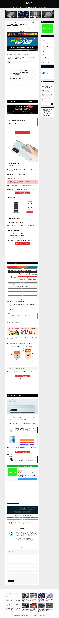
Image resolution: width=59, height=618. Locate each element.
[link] (16, 540)
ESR (49, 87)
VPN (17, 608)
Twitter (25, 61)
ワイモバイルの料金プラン (15, 77)
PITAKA (43, 95)
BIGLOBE (47, 86)
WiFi (19, 608)
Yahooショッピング (26, 444)
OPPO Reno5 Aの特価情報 (16, 73)
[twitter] (18, 540)
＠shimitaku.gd (33, 535)
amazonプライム (47, 83)
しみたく (10, 536)
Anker (50, 83)
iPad (49, 90)
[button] (22, 132)
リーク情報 (48, 98)
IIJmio (45, 90)
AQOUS (11, 600)
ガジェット (44, 40)
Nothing (16, 605)
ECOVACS (46, 87)
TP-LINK (14, 608)
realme (47, 95)
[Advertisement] (22, 90)
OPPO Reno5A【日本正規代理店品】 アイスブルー (25, 436)
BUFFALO (50, 86)
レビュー (44, 54)
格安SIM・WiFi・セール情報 (14, 25)
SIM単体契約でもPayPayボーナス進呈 (18, 75)
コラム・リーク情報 (45, 46)
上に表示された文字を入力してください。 (13, 575)
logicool (50, 91)
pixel (45, 95)
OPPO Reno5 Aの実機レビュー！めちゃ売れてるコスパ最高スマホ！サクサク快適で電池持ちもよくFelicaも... (25, 429)
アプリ (43, 38)
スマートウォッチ (45, 43)
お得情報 (44, 60)
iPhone (42, 91)
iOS (47, 90)
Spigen (50, 95)
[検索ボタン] (48, 7)
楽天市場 (27, 442)
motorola (13, 605)
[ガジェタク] (29, 3)
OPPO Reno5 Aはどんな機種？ (16, 78)
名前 (8, 564)
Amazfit (43, 83)
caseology (43, 87)
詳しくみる (27, 478)
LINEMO (48, 91)
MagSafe (7, 605)
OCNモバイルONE (44, 94)
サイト (9, 570)
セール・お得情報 (9, 25)
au (16, 600)
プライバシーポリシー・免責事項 (16, 615)
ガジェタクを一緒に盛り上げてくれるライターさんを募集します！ (29, 615)
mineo (10, 605)
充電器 (43, 51)
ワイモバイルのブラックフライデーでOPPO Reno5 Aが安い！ (20, 72)
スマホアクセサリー (45, 48)
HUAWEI (43, 90)
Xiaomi (7, 609)
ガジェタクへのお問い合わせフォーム (42, 615)
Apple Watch (7, 600)
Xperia (42, 98)
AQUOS (43, 86)
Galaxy (19, 601)
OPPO (51, 94)
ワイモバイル (46, 99)
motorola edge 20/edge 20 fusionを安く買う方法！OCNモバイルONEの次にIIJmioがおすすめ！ (25, 458)
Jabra (45, 91)
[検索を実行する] (52, 104)
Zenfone (45, 98)
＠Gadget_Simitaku (24, 535)
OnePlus (48, 94)
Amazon (27, 440)
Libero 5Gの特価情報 (16, 74)
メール (9, 567)
